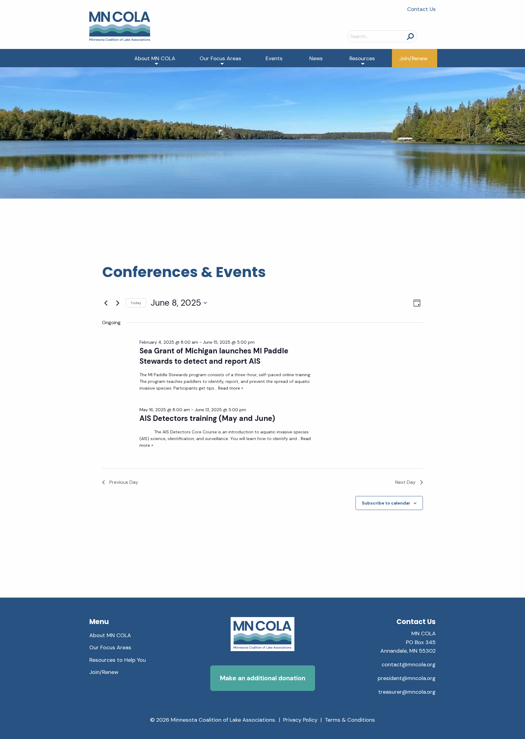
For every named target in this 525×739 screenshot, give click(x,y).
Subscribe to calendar (386, 503)
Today (136, 302)
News (316, 58)
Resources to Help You (117, 660)
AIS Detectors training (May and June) (207, 418)
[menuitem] (155, 58)
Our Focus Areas (220, 58)
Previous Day (123, 482)
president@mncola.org (407, 678)
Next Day (405, 482)
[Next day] (117, 303)
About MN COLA (154, 58)
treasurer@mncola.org (407, 692)
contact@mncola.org (409, 664)
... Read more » (228, 388)
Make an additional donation (262, 678)
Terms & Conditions (350, 719)
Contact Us (421, 9)
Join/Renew (413, 58)
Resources (362, 58)
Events (274, 58)
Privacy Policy (300, 719)
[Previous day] (105, 303)
